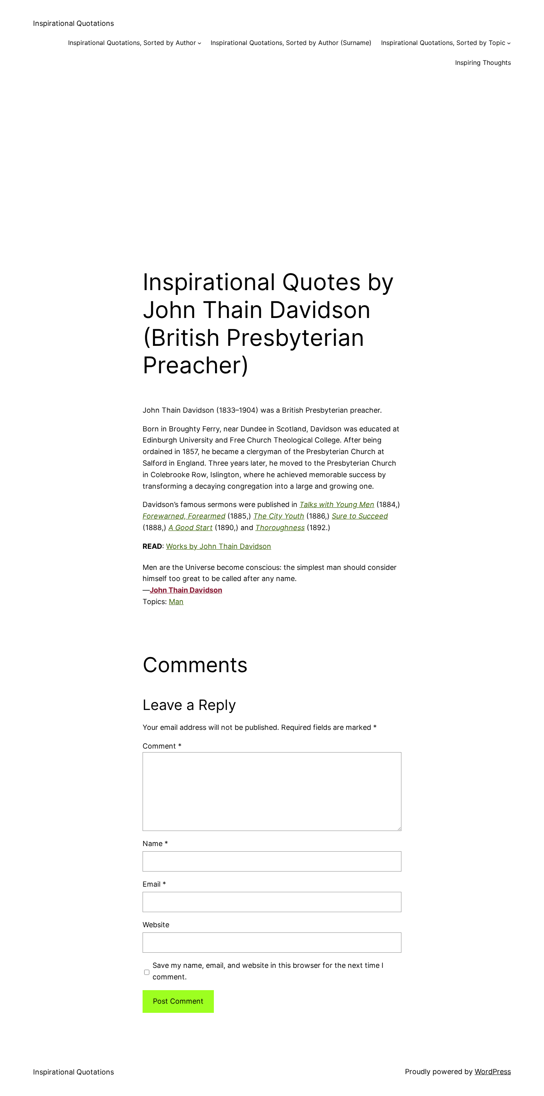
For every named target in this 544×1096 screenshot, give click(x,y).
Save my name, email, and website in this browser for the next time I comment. (268, 971)
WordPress (493, 1071)
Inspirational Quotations (73, 23)
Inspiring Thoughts (483, 62)
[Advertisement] (272, 161)
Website (156, 924)
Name (155, 843)
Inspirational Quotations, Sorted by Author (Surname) (291, 43)
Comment (162, 746)
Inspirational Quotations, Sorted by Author (132, 43)
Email (154, 884)
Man (176, 601)
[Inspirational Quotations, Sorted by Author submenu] (200, 43)
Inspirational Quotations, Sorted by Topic (443, 43)
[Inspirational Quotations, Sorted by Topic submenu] (509, 43)
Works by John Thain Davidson (218, 546)
